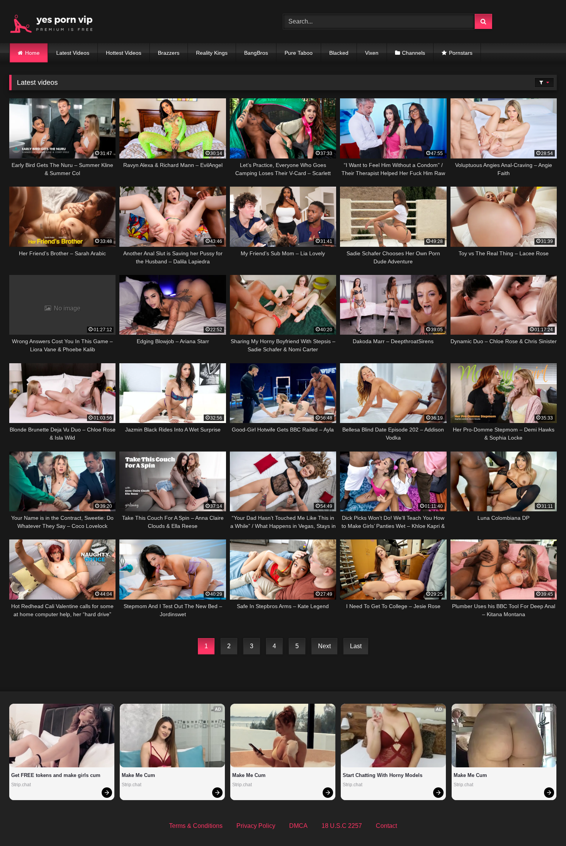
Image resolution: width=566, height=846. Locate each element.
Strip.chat (21, 784)
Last (356, 646)
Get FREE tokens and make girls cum (55, 775)
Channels (413, 53)
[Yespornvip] (57, 22)
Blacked (338, 53)
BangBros (256, 53)
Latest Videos (72, 53)
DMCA (298, 825)
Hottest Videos (123, 53)
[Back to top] (542, 823)
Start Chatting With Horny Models (382, 775)
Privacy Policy (255, 825)
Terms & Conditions (196, 825)
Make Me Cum (138, 775)
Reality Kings (212, 53)
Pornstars (460, 53)
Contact (386, 825)
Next (324, 646)
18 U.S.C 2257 (342, 825)
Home (32, 53)
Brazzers (168, 53)
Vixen (371, 53)
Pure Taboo (299, 53)
